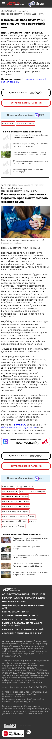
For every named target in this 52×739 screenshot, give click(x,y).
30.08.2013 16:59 (8, 11)
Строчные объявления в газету (20, 615)
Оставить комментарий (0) (26, 103)
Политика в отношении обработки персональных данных (19, 695)
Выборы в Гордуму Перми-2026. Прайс (23, 629)
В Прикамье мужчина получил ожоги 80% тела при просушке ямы (30, 145)
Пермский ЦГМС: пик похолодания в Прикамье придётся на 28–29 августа (28, 565)
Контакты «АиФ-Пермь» (15, 612)
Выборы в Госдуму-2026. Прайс (19, 619)
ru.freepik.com (16, 243)
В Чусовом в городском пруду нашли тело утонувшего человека (30, 162)
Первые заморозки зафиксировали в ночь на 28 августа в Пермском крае (30, 539)
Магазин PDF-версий (14, 601)
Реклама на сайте (12, 598)
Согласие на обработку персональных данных (24, 692)
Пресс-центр (38, 594)
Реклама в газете (35, 598)
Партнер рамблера (25, 726)
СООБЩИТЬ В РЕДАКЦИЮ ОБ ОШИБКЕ (22, 633)
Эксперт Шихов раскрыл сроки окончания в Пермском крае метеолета (30, 573)
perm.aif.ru (20, 424)
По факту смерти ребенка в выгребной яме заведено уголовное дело (30, 136)
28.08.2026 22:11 (8, 185)
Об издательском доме (15, 594)
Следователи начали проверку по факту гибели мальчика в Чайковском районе (29, 153)
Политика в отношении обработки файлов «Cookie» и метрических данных (23, 700)
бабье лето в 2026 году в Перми (19, 427)
